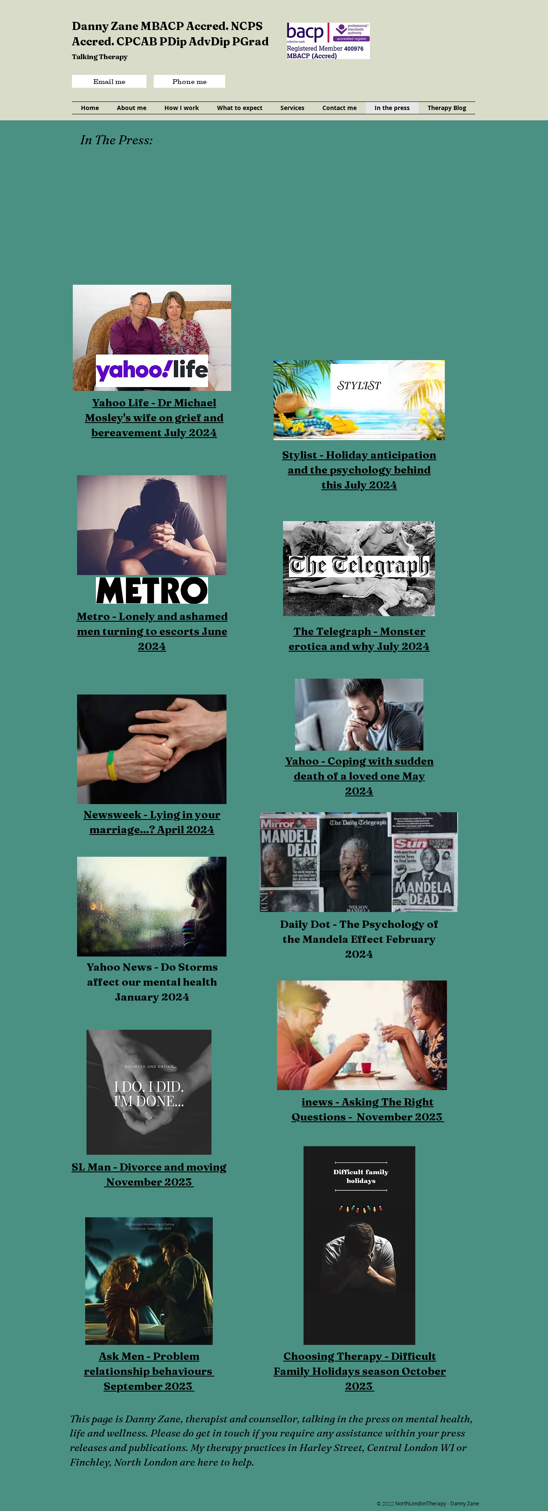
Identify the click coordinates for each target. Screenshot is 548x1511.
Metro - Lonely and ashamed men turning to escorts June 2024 (152, 631)
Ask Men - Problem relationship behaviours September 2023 (149, 1371)
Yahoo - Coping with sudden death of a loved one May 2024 (359, 775)
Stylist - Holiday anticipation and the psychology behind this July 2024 (359, 469)
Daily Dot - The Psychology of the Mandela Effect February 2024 (359, 939)
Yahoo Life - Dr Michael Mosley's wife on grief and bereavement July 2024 (154, 417)
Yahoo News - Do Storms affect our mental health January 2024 (152, 981)
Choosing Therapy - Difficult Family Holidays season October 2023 (360, 1371)
